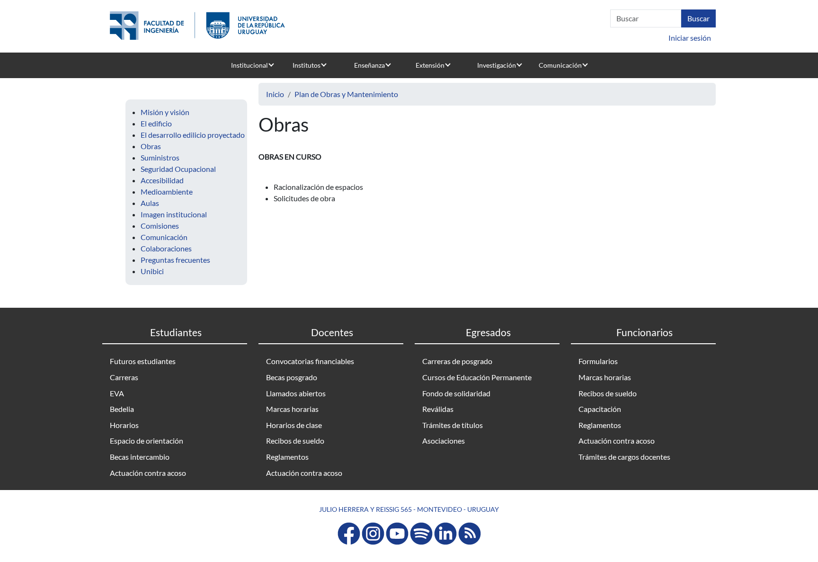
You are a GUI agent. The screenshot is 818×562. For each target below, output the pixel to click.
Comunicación (560, 65)
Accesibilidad (162, 180)
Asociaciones (443, 440)
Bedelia (122, 408)
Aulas (150, 202)
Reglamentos (287, 456)
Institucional (249, 65)
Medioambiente (167, 191)
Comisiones (160, 225)
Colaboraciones (166, 248)
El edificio (156, 123)
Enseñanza (369, 65)
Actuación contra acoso (148, 472)
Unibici (152, 271)
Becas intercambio (139, 456)
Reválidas (437, 408)
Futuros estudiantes (143, 361)
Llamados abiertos (296, 393)
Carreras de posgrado (457, 361)
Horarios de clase (294, 424)
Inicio (275, 93)
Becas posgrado (291, 377)
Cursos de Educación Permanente (477, 377)
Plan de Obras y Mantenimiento (346, 93)
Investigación (496, 65)
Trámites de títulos (452, 424)
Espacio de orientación (146, 440)
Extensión (430, 65)
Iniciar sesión (689, 37)
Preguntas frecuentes (175, 259)
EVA (117, 393)
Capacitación (599, 408)
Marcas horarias (292, 408)
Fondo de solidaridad (456, 393)
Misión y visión (165, 111)
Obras (151, 146)
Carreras (124, 377)
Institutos (306, 65)
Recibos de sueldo (295, 440)
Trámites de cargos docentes (624, 456)
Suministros (160, 157)
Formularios (598, 361)
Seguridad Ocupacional (178, 168)
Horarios (124, 424)
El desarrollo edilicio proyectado (193, 134)
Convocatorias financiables (310, 361)
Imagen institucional (174, 214)
